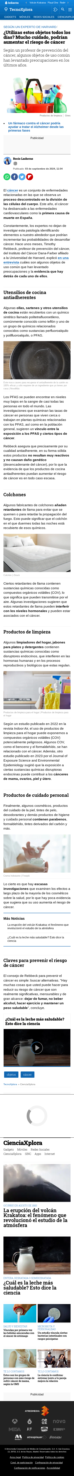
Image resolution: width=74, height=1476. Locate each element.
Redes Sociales (44, 17)
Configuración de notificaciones (29, 1468)
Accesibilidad (53, 1468)
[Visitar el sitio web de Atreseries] (30, 1429)
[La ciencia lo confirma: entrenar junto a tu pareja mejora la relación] (54, 1358)
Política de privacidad (33, 1457)
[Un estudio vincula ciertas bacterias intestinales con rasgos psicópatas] (54, 1313)
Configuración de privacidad (49, 1462)
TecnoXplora (10, 1084)
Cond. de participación (21, 1462)
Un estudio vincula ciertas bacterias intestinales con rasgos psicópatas (52, 1335)
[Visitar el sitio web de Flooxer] (56, 1437)
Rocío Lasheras (23, 158)
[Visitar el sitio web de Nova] (59, 1421)
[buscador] (62, 9)
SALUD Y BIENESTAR (15, 1326)
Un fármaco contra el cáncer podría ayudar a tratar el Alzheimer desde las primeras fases (36, 127)
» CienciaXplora (26, 1084)
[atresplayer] (55, 9)
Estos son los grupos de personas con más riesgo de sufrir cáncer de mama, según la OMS (18, 1380)
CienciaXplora (22, 1143)
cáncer (12, 190)
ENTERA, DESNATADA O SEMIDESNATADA (27, 1278)
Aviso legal (15, 1457)
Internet (50, 1154)
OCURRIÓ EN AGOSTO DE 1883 (20, 1205)
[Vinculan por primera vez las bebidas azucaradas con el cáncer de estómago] (19, 1313)
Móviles (24, 17)
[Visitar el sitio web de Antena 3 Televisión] (15, 1421)
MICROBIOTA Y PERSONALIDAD (47, 1328)
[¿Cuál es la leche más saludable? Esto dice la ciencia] (37, 1256)
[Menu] (69, 9)
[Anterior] (26, 3)
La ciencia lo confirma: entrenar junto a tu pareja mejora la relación (52, 1378)
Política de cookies (54, 1457)
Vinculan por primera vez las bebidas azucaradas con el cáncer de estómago (18, 1333)
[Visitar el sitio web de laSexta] (30, 1421)
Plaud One (53, 2)
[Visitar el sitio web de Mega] (15, 1429)
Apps (38, 1154)
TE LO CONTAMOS (13, 1371)
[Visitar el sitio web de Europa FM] (59, 1429)
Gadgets (10, 17)
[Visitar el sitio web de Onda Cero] (44, 1429)
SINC (28, 1154)
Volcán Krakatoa (38, 2)
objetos (11, 1074)
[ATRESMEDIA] (37, 1411)
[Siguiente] (68, 3)
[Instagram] (15, 163)
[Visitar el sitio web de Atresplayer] (37, 1437)
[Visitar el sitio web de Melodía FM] (18, 1437)
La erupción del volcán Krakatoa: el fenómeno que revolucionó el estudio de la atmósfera (35, 1218)
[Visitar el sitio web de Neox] (44, 1421)
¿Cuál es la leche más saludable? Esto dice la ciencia (34, 1021)
